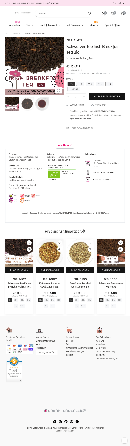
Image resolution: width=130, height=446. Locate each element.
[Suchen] (89, 13)
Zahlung (69, 344)
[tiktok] (65, 421)
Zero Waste (101, 348)
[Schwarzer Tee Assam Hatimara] (111, 253)
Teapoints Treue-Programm (108, 358)
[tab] (64, 145)
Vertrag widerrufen (47, 352)
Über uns (100, 341)
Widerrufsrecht (42, 337)
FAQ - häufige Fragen (75, 351)
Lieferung (70, 341)
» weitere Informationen (94, 428)
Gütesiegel (100, 344)
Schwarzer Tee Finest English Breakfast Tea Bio (19, 287)
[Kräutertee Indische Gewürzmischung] (50, 253)
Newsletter (100, 355)
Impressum (41, 348)
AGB (38, 344)
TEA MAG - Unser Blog (105, 351)
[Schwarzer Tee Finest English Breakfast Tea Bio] (19, 253)
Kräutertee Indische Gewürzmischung (49, 285)
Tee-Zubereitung (103, 337)
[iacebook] (54, 421)
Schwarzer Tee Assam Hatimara (111, 285)
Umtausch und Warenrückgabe (79, 348)
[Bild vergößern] (58, 90)
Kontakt (69, 355)
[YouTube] (71, 421)
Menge (69, 79)
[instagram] (59, 421)
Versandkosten (72, 337)
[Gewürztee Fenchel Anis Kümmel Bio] (80, 253)
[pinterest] (76, 421)
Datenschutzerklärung (45, 341)
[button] (60, 66)
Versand (90, 73)
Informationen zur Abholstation (80, 119)
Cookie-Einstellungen (65, 431)
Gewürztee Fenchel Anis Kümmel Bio (80, 285)
